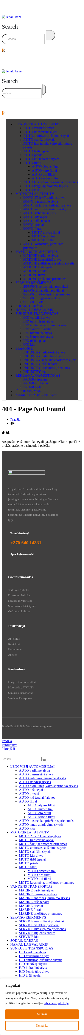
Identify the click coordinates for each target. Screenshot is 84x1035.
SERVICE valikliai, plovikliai (43, 290)
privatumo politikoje (56, 1003)
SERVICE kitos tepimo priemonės (46, 294)
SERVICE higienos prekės (41, 298)
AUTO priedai (33, 155)
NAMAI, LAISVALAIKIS (34, 310)
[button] (10, 26)
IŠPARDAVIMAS (28, 391)
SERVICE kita (33, 302)
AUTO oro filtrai (43, 174)
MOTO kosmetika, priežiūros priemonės (46, 882)
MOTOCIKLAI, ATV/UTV (35, 194)
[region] (42, 1006)
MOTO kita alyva (35, 217)
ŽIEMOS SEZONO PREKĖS (36, 395)
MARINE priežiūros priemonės (44, 279)
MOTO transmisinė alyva (40, 201)
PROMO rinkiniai (35, 383)
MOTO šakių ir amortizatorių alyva (47, 205)
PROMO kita (32, 387)
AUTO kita (31, 190)
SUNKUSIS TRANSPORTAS (37, 313)
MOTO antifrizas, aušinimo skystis (47, 209)
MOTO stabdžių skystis (39, 213)
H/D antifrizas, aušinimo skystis (44, 325)
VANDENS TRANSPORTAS (37, 252)
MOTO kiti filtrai (43, 240)
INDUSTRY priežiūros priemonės (46, 368)
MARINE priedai (35, 271)
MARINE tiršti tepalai (38, 267)
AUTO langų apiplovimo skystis (45, 186)
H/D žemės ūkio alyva (38, 337)
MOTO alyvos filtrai (46, 232)
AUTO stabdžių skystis (39, 139)
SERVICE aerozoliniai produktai (45, 286)
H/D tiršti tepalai (34, 340)
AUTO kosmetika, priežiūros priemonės (50, 182)
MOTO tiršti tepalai (36, 221)
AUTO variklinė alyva (38, 128)
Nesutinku (42, 1025)
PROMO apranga (35, 379)
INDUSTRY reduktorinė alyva (44, 352)
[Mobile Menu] (4, 8)
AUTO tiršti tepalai (36, 151)
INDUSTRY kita (35, 371)
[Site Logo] (12, 17)
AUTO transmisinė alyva (40, 132)
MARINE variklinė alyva (40, 255)
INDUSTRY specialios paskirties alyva (49, 360)
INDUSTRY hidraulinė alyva (43, 356)
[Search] (50, 35)
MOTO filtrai (32, 228)
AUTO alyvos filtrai (45, 166)
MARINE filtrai (34, 275)
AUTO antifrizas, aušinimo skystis (46, 136)
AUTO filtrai (32, 163)
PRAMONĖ (24, 348)
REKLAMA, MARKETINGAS (38, 375)
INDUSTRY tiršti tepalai (40, 364)
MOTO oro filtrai (44, 236)
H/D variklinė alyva (36, 317)
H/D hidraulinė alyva (37, 333)
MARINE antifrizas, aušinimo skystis (48, 263)
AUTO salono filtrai (45, 178)
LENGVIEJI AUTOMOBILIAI (38, 124)
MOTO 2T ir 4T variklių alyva (44, 197)
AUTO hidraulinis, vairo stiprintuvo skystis (48, 786)
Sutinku (42, 1014)
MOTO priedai (33, 224)
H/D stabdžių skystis (37, 329)
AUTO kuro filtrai (44, 170)
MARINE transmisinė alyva (42, 259)
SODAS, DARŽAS (29, 306)
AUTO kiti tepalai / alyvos (41, 159)
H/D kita (29, 344)
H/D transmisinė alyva (38, 321)
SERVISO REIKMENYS (33, 282)
